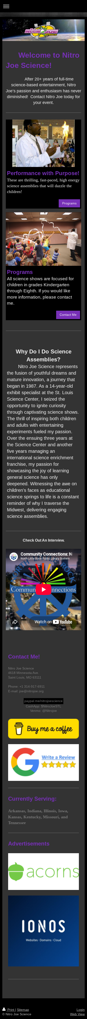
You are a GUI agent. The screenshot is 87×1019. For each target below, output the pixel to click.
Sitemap (23, 1010)
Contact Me (68, 314)
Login (81, 1010)
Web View (77, 1014)
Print (10, 1010)
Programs (69, 203)
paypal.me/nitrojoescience (43, 701)
